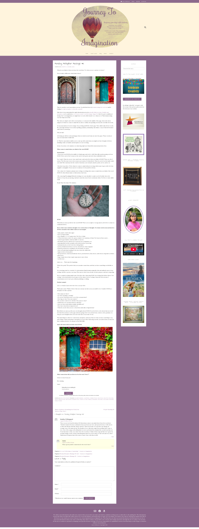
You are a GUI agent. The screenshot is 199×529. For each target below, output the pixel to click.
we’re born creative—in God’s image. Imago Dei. (85, 114)
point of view (84, 399)
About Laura (94, 53)
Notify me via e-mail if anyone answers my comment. (69, 498)
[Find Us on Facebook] (99, 511)
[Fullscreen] (142, 254)
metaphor (69, 399)
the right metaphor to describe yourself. (71, 109)
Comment (58, 465)
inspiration (61, 399)
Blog (101, 53)
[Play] (125, 254)
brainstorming (78, 398)
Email (133, 1)
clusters (86, 398)
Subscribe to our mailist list (132, 99)
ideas (56, 399)
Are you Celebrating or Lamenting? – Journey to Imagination (76, 451)
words (60, 400)
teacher (100, 399)
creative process (108, 398)
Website (57, 493)
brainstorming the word (100, 107)
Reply (112, 436)
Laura (73, 66)
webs (56, 400)
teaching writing (108, 399)
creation (100, 398)
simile (90, 399)
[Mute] (139, 254)
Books (105, 53)
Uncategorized (65, 398)
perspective (75, 399)
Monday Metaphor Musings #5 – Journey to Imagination (74, 456)
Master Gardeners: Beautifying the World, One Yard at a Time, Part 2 (67, 410)
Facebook (143, 1)
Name (57, 484)
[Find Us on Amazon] (104, 511)
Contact (111, 53)
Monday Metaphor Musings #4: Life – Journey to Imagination (76, 453)
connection (93, 398)
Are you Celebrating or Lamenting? (132, 78)
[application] (133, 249)
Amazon (138, 1)
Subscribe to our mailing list (68, 387)
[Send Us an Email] (95, 511)
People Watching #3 (109, 409)
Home (87, 53)
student (94, 399)
